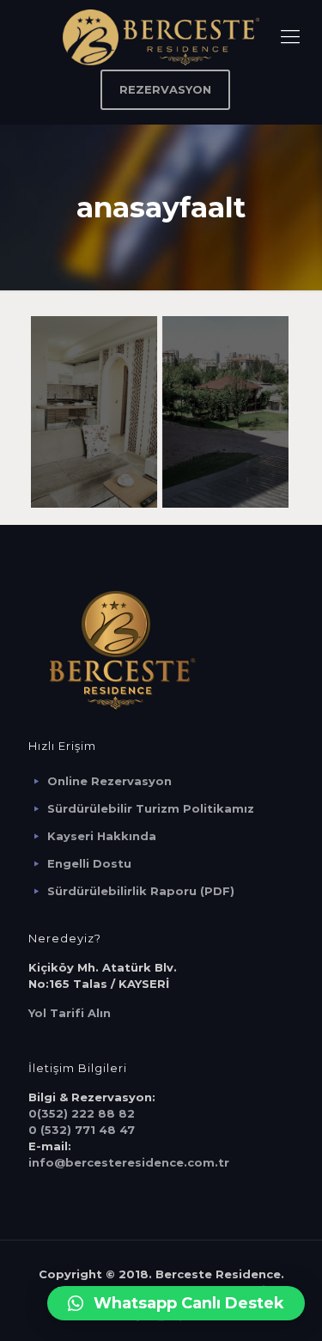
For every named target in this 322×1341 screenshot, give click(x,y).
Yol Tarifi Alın (69, 1013)
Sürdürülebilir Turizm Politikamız (150, 808)
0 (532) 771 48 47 (81, 1130)
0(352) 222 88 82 (81, 1113)
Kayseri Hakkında (101, 836)
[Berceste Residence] (161, 36)
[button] (176, 1303)
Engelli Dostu (89, 863)
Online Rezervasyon (109, 781)
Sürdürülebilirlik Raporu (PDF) (140, 891)
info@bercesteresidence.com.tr (128, 1162)
